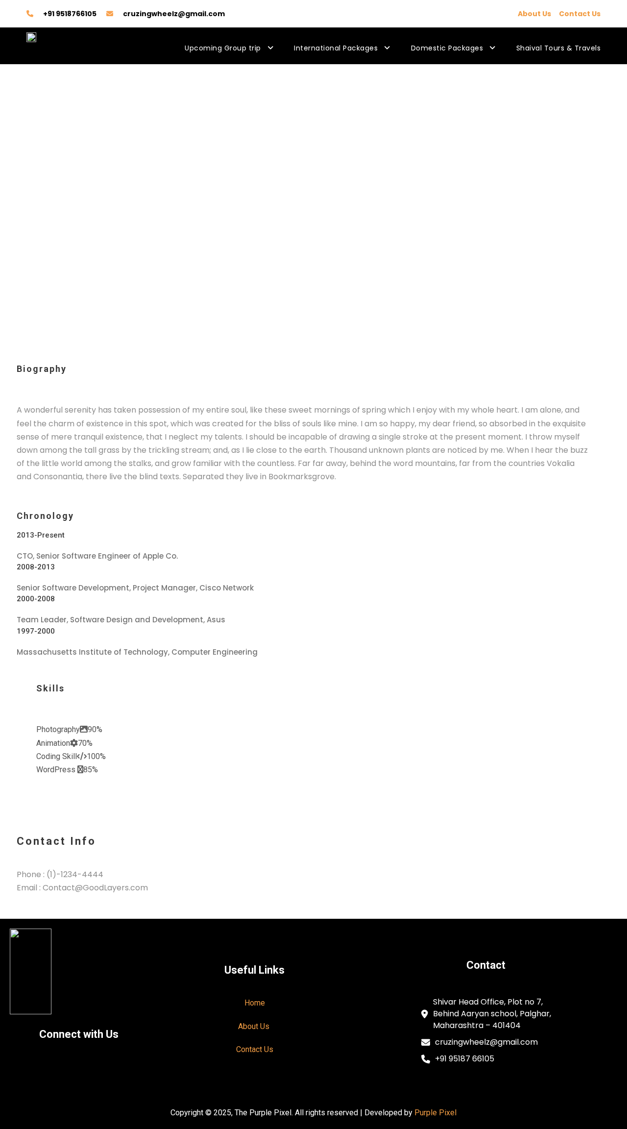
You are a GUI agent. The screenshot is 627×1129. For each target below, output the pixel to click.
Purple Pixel (435, 1112)
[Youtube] (64, 1073)
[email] (20, 288)
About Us (534, 14)
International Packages (336, 48)
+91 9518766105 (69, 14)
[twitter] (39, 288)
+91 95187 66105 (464, 1058)
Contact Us (580, 14)
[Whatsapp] (122, 1073)
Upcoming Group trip (223, 48)
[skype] (33, 288)
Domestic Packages (447, 48)
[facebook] (27, 288)
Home (254, 1002)
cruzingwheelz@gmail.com (174, 14)
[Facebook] (36, 1073)
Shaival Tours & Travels (558, 48)
